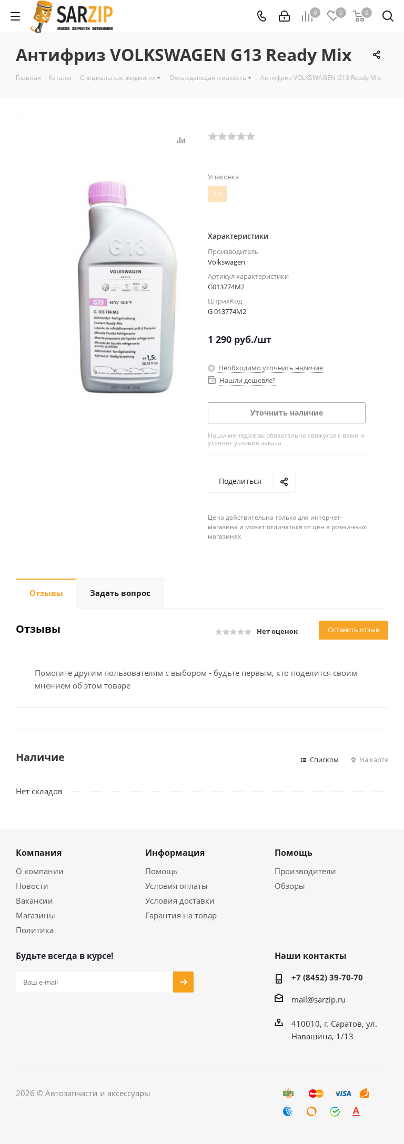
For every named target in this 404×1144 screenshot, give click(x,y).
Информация (175, 852)
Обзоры (290, 885)
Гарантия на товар (181, 915)
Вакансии (34, 900)
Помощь (161, 871)
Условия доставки (180, 900)
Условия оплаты (176, 885)
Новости (32, 885)
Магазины (35, 915)
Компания (39, 852)
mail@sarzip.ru (318, 999)
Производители (305, 871)
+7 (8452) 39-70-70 (327, 977)
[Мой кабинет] (284, 16)
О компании (40, 871)
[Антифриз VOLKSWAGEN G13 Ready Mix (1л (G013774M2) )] (127, 286)
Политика (35, 930)
